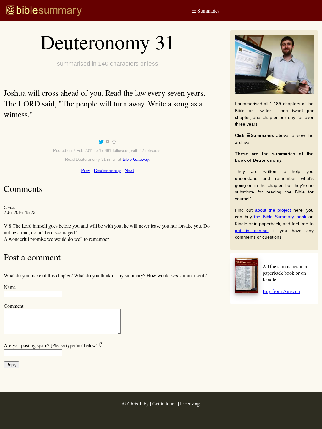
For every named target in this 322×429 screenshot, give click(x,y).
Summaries (205, 10)
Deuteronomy (107, 170)
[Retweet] (107, 142)
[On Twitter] (101, 142)
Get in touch (164, 403)
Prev (85, 170)
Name (10, 287)
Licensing (190, 403)
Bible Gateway (136, 159)
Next (129, 170)
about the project (273, 210)
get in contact (252, 230)
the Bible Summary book (280, 216)
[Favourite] (113, 142)
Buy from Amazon (281, 291)
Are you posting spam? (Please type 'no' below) (53, 345)
